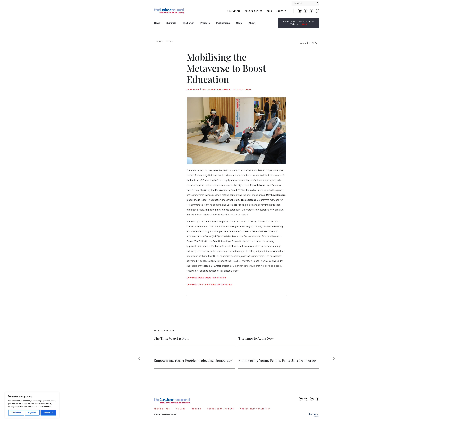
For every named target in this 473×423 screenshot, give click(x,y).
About (252, 23)
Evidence (298, 24)
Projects (205, 23)
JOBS (269, 11)
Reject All (32, 413)
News (157, 23)
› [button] (335, 360)
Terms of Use (162, 409)
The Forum (188, 23)
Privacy (181, 409)
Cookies (196, 409)
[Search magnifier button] (317, 3)
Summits (171, 23)
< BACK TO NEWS (164, 41)
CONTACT (281, 11)
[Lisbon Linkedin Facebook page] (311, 11)
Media (239, 23)
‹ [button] (140, 360)
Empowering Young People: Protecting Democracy (193, 361)
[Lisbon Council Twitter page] (305, 11)
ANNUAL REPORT (253, 11)
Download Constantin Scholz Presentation (210, 284)
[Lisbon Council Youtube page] (300, 11)
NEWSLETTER (234, 11)
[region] (32, 405)
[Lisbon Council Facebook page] (317, 11)
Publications (223, 23)
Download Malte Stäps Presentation (206, 277)
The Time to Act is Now (171, 338)
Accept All (48, 413)
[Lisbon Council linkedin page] (312, 398)
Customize (16, 413)
